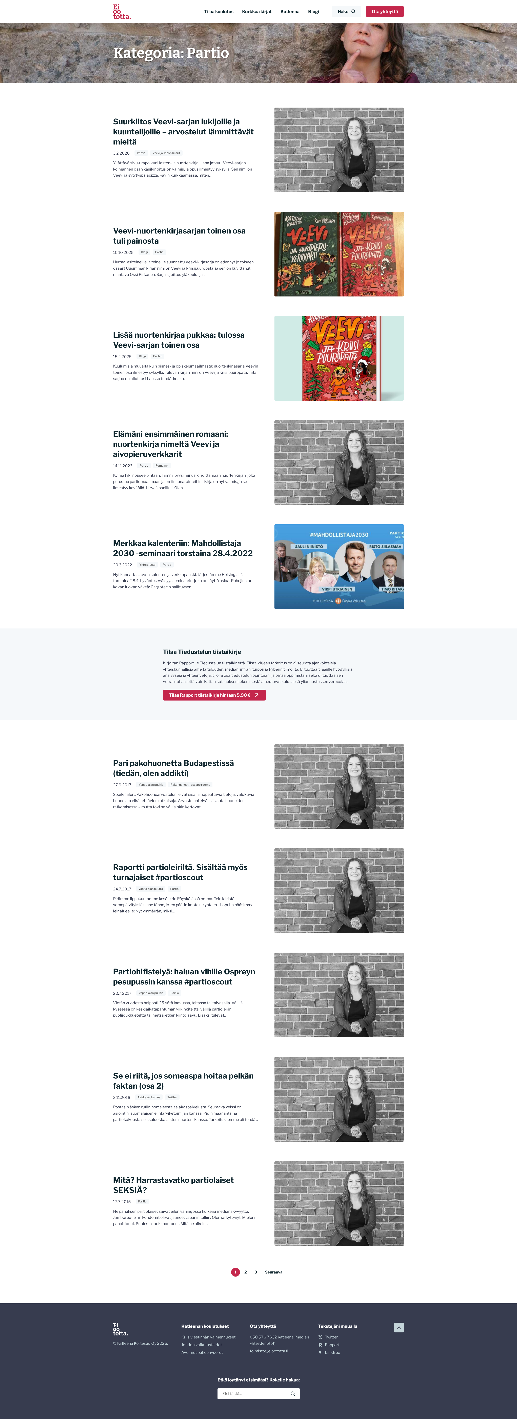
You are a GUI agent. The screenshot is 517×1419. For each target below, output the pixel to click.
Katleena (290, 11)
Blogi (313, 11)
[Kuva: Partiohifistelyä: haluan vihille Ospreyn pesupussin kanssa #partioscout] (339, 995)
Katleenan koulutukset (205, 1326)
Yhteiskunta (147, 565)
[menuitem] (219, 11)
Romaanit (162, 465)
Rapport (332, 1344)
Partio (141, 153)
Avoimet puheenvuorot (202, 1352)
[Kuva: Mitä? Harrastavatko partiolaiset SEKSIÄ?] (339, 1203)
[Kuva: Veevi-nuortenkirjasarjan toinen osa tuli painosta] (339, 254)
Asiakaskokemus (149, 1097)
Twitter (172, 1097)
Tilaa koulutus (218, 11)
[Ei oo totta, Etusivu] (122, 11)
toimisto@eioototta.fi (269, 1351)
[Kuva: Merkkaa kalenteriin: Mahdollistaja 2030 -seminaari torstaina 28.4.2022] (339, 566)
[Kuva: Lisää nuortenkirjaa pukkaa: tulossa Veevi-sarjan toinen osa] (339, 358)
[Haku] (292, 1393)
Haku (343, 11)
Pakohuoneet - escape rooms (190, 784)
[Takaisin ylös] (399, 1327)
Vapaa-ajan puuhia (151, 784)
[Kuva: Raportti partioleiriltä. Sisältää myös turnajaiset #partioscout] (339, 890)
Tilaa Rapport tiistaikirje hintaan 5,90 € (209, 695)
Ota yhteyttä (385, 11)
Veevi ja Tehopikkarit (166, 153)
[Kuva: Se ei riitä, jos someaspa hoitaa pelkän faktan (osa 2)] (339, 1099)
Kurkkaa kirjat (257, 11)
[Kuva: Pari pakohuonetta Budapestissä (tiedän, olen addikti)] (339, 786)
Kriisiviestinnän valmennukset (208, 1337)
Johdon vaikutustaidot (201, 1344)
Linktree (332, 1352)
